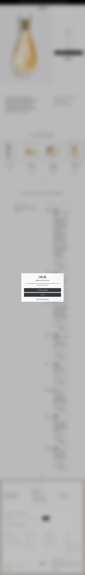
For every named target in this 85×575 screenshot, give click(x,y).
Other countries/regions (42, 299)
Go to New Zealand (42, 290)
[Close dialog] (62, 275)
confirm (42, 294)
